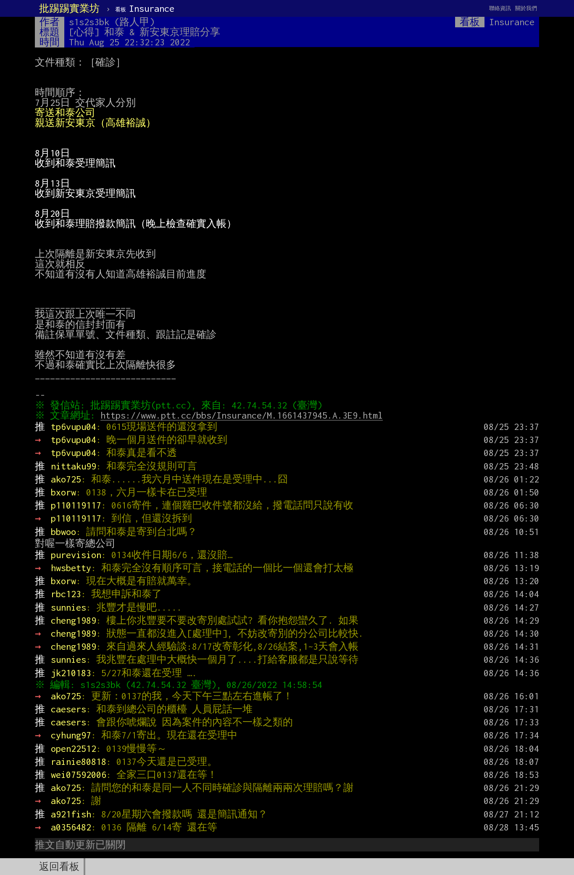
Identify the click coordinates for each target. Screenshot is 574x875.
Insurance (144, 8)
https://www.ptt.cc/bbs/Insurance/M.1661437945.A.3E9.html (241, 415)
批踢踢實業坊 (69, 8)
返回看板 (59, 866)
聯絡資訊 (500, 8)
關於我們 (526, 8)
